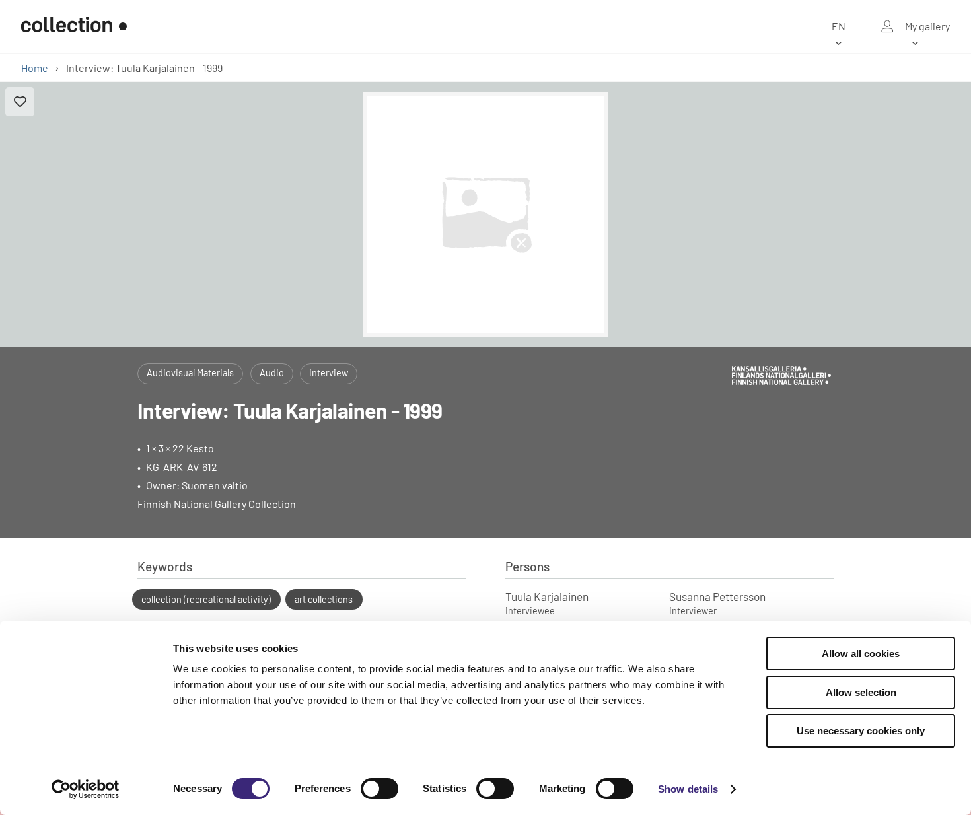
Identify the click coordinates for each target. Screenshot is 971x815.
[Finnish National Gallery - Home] (74, 26)
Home (34, 67)
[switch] (379, 788)
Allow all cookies (861, 653)
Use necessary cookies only (861, 730)
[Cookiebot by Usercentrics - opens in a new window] (85, 789)
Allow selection (861, 692)
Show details (688, 789)
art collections (324, 599)
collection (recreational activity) (206, 599)
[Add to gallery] (19, 101)
